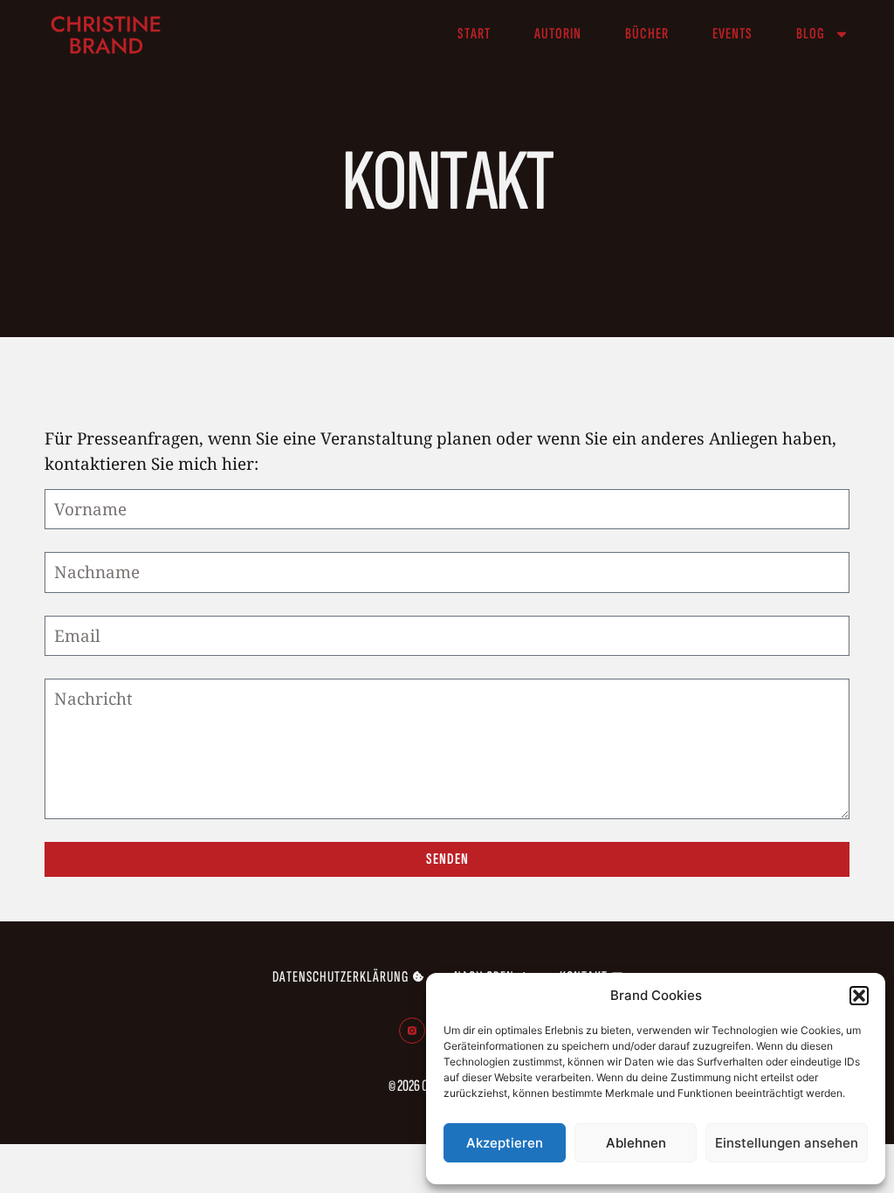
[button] (859, 995)
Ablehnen (636, 1142)
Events (732, 33)
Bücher (647, 33)
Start (474, 33)
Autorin (557, 33)
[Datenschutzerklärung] (418, 976)
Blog (810, 33)
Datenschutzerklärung (340, 977)
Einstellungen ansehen (786, 1142)
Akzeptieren (504, 1142)
